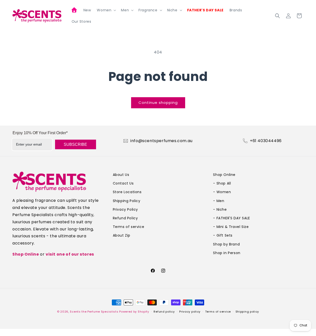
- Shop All (222, 183)
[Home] (74, 10)
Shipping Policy (126, 200)
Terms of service (128, 226)
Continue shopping (158, 102)
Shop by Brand (226, 244)
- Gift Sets (223, 235)
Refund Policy (125, 218)
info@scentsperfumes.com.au (161, 141)
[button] (106, 10)
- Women (222, 191)
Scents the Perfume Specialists (94, 312)
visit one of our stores (70, 254)
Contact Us (123, 183)
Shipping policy (247, 312)
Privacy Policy (125, 209)
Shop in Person (226, 252)
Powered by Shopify (134, 312)
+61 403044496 (266, 141)
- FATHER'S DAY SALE (231, 218)
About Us (121, 174)
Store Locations (127, 191)
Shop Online (25, 254)
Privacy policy (189, 312)
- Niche (220, 209)
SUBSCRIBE (75, 144)
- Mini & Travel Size (231, 226)
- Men (218, 200)
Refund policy (164, 312)
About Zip (121, 235)
